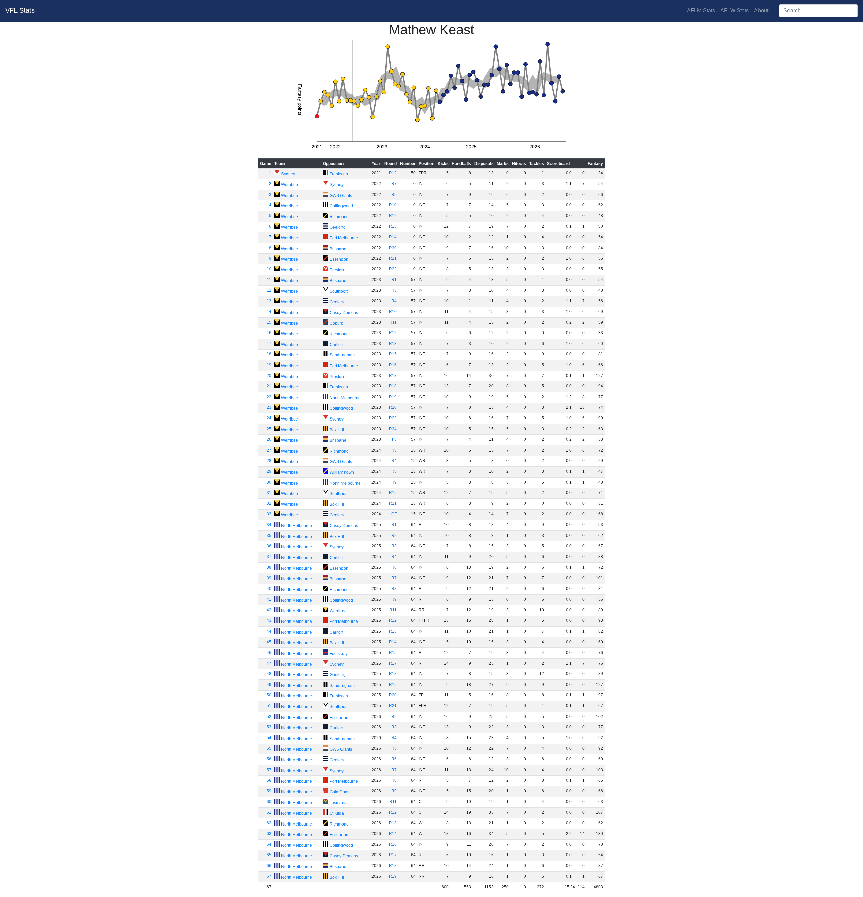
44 (269, 631)
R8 (394, 588)
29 (269, 471)
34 (269, 524)
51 (269, 705)
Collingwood (341, 206)
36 (269, 546)
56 (269, 759)
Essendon (339, 259)
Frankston (339, 174)
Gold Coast (340, 792)
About (761, 10)
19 (269, 365)
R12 (393, 173)
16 (269, 332)
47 (269, 663)
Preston (337, 270)
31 (269, 492)
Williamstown (342, 472)
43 (269, 620)
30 (269, 482)
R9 (394, 194)
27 (269, 450)
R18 (393, 386)
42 (269, 610)
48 (269, 673)
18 (269, 354)
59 (269, 791)
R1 (394, 279)
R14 (393, 237)
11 (269, 279)
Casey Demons (344, 312)
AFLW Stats (734, 10)
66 (269, 865)
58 (269, 780)
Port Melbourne (344, 238)
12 (269, 290)
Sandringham (342, 355)
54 (269, 737)
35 (269, 535)
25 (269, 429)
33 (269, 514)
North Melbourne (345, 398)
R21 (393, 258)
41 (269, 599)
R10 (393, 205)
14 (269, 311)
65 (269, 854)
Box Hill (337, 430)
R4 (394, 301)
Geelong (338, 227)
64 (269, 844)
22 (269, 397)
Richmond (339, 216)
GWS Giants (341, 195)
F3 (394, 439)
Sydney (288, 174)
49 (269, 684)
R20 (393, 247)
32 (269, 503)
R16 (393, 365)
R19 (393, 397)
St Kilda (337, 813)
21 (269, 386)
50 (269, 695)
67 (269, 876)
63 (269, 833)
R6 (394, 567)
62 (269, 823)
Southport (339, 291)
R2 (394, 535)
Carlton (336, 344)
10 (269, 269)
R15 (393, 354)
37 (269, 556)
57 (269, 770)
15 (269, 322)
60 (269, 801)
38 (269, 567)
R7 (394, 183)
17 (269, 343)
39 (269, 578)
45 (269, 642)
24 (269, 418)
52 (269, 716)
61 (269, 812)
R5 (394, 471)
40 (269, 588)
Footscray (339, 653)
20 (269, 375)
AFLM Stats (701, 10)
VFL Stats (20, 10)
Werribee (289, 184)
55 (269, 748)
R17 (393, 375)
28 (269, 460)
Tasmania (339, 802)
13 (269, 301)
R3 (394, 290)
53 (269, 727)
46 (269, 652)
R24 (393, 429)
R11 (393, 322)
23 (269, 407)
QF (394, 514)
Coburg (337, 323)
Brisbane (338, 249)
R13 (393, 226)
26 (269, 439)
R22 (393, 269)
